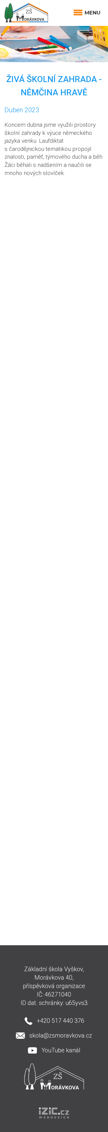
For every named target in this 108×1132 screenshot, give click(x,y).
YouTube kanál (60, 1050)
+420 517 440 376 (60, 1020)
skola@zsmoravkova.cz (60, 1035)
